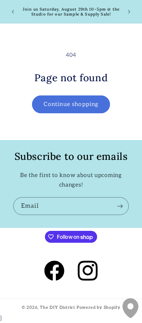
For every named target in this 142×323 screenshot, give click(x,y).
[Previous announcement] (13, 11)
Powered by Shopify (99, 307)
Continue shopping (71, 104)
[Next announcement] (129, 11)
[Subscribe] (120, 206)
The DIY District (57, 307)
